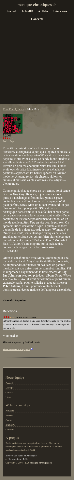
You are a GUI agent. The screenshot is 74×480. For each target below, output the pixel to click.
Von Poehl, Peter (13, 109)
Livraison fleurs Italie (18, 459)
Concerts (37, 18)
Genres (9, 419)
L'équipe (9, 387)
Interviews (60, 11)
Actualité (27, 11)
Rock (5, 141)
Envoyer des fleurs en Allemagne (21, 455)
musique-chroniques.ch (41, 462)
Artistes (43, 11)
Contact (9, 392)
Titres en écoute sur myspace (16, 349)
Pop (12, 141)
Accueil (11, 11)
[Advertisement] (37, 65)
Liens (8, 396)
